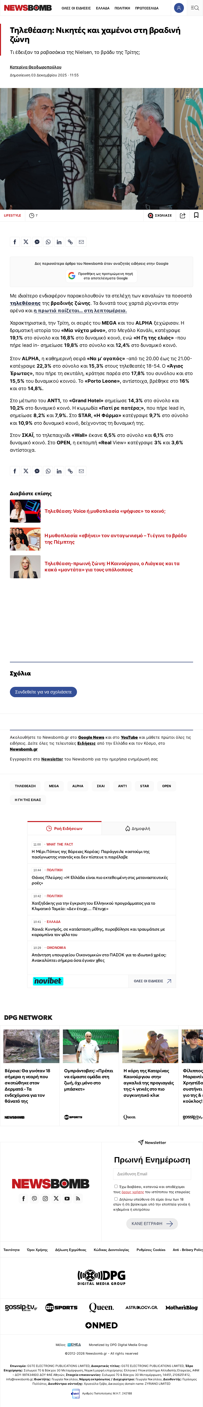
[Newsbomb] (50, 1184)
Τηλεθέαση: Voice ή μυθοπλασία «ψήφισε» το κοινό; (105, 511)
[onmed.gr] (101, 1325)
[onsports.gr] (61, 1308)
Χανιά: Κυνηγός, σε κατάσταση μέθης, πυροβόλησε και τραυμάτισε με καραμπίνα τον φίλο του (98, 932)
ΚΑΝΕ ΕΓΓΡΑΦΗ (147, 1224)
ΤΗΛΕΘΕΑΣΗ (25, 786)
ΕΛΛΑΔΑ (102, 8)
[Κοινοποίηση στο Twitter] (26, 242)
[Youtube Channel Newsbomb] (67, 1199)
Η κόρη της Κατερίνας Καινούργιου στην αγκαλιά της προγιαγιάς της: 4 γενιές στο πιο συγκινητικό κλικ (149, 1083)
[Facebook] (23, 1199)
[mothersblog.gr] (182, 1308)
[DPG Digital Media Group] (101, 1278)
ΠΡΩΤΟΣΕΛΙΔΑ (146, 8)
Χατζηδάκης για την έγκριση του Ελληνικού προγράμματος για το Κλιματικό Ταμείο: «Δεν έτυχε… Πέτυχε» (93, 906)
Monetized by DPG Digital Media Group (118, 1345)
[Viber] (34, 1199)
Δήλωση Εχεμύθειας (70, 1250)
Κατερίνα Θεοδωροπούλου (35, 67)
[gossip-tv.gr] (21, 1308)
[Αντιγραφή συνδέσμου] (182, 215)
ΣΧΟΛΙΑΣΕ (163, 215)
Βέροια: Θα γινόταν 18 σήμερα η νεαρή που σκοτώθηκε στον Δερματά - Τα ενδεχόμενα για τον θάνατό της (27, 1086)
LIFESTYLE (12, 215)
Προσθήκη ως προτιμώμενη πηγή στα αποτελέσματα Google (105, 276)
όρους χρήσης (133, 1192)
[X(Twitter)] (56, 1199)
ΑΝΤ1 (122, 786)
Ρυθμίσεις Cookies (151, 1250)
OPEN (166, 786)
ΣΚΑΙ (101, 786)
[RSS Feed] (78, 1199)
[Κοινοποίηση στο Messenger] (37, 242)
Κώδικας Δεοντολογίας (111, 1250)
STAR (144, 786)
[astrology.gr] (142, 1308)
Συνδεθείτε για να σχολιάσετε (43, 691)
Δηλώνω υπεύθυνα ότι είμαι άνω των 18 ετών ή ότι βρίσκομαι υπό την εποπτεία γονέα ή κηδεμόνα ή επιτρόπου (151, 1204)
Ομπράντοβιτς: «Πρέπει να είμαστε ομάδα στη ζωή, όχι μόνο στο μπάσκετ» (88, 1080)
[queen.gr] (101, 1308)
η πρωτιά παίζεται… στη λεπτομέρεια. (80, 310)
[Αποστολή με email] (81, 242)
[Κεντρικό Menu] (195, 8)
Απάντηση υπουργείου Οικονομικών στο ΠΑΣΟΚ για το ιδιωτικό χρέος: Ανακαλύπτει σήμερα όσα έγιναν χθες (99, 957)
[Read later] (196, 215)
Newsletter (52, 759)
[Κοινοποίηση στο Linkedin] (59, 242)
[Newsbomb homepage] (28, 8)
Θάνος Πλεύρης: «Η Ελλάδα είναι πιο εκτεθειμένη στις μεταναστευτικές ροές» (100, 880)
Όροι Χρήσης (37, 1250)
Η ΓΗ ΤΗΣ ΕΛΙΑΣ (28, 800)
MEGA (54, 786)
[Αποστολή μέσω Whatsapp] (48, 242)
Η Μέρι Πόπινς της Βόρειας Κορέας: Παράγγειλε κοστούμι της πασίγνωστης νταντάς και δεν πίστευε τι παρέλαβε (91, 854)
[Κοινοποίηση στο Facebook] (15, 242)
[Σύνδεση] (179, 8)
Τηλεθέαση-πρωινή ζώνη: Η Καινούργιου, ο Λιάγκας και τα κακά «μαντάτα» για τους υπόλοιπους (112, 566)
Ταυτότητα (11, 1250)
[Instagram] (45, 1199)
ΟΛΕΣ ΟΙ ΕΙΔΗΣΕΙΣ (76, 8)
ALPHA (77, 786)
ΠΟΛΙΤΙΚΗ (122, 8)
